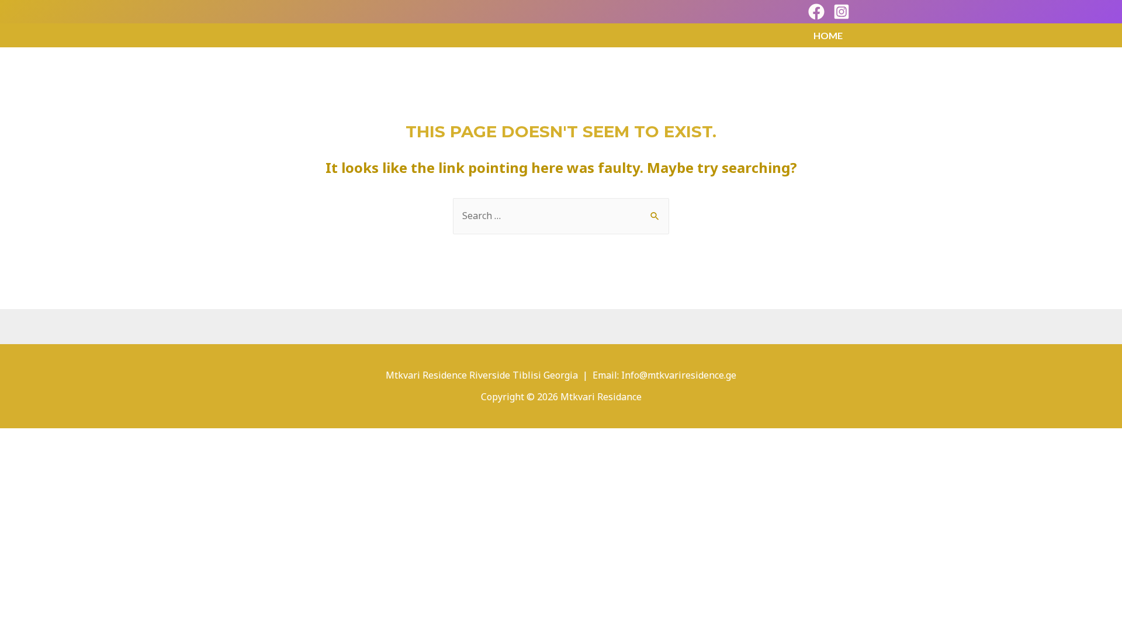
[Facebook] (816, 11)
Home (828, 35)
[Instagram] (841, 11)
